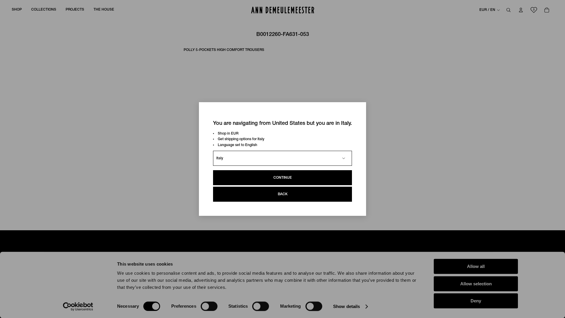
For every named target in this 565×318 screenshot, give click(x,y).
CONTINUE (282, 177)
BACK (283, 194)
